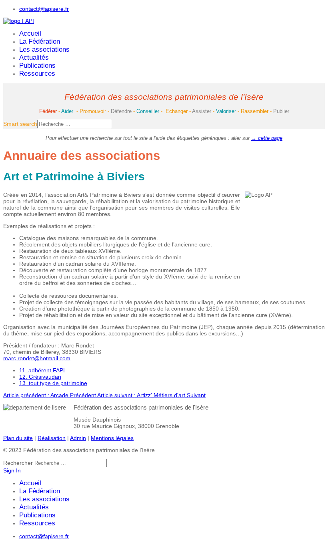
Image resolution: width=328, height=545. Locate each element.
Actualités (34, 57)
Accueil (30, 33)
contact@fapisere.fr (44, 9)
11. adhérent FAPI (42, 370)
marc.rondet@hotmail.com (36, 358)
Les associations (44, 49)
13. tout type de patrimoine (53, 383)
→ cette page (266, 138)
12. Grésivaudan (40, 376)
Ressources (37, 73)
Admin (78, 438)
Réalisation (52, 438)
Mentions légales (112, 438)
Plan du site (18, 438)
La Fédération (39, 41)
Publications (37, 65)
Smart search (20, 124)
